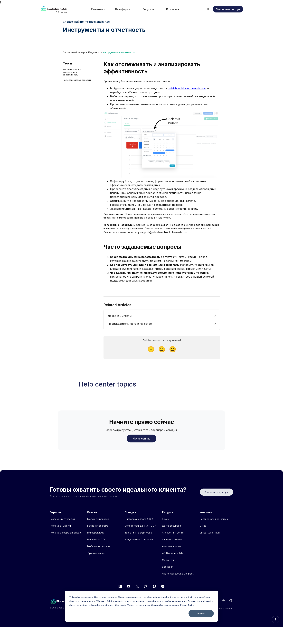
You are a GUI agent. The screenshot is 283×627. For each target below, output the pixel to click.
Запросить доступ (228, 9)
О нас (203, 525)
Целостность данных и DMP (140, 525)
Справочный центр (74, 52)
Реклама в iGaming (60, 525)
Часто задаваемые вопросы (77, 80)
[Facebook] (154, 586)
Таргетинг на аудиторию (138, 532)
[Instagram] (145, 586)
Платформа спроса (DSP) (139, 519)
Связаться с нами (210, 532)
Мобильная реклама (98, 546)
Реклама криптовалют (62, 519)
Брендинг (167, 566)
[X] (137, 586)
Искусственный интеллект (140, 539)
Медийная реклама (98, 519)
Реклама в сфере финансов (65, 532)
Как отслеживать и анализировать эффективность (72, 72)
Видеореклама (95, 532)
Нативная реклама (97, 525)
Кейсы (165, 519)
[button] (98, 9)
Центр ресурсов (171, 525)
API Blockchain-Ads (172, 553)
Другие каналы (95, 553)
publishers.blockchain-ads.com (187, 88)
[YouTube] (128, 586)
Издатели (93, 52)
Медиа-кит (168, 560)
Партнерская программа (214, 519)
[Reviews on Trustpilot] (223, 600)
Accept (201, 613)
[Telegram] (162, 586)
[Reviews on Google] (230, 600)
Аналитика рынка (171, 546)
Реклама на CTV (96, 539)
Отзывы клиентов (172, 539)
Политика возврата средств (218, 608)
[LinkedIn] (120, 586)
